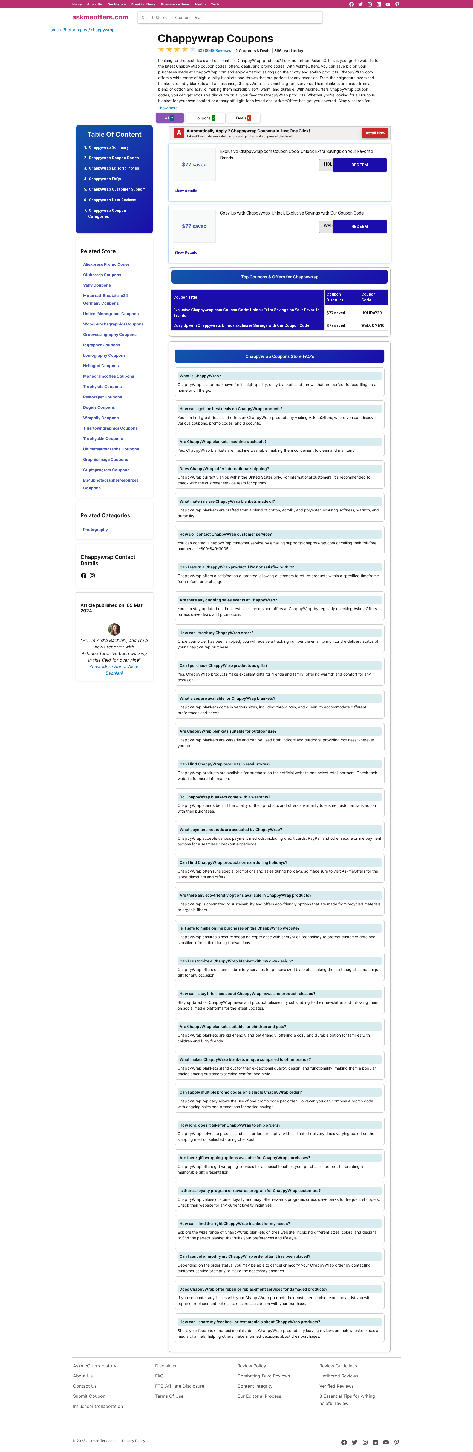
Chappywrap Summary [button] (109, 147)
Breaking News (143, 4)
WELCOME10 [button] (346, 226)
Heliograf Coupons (101, 365)
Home (77, 4)
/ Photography (73, 29)
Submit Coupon (89, 1396)
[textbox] (230, 17)
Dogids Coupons (99, 407)
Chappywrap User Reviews (112, 200)
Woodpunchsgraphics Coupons (113, 324)
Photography (95, 529)
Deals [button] (243, 118)
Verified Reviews (336, 1386)
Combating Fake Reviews (263, 1376)
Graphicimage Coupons (105, 459)
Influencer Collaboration (98, 1406)
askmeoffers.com (100, 17)
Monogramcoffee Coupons (108, 376)
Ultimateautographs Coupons (111, 449)
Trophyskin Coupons (103, 438)
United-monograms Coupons (111, 313)
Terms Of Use (169, 1396)
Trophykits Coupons (102, 386)
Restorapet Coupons (102, 397)
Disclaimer (166, 1365)
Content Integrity (255, 1386)
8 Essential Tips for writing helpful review (347, 1399)
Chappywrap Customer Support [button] (117, 189)
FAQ (159, 1376)
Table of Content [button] (114, 134)
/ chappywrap (101, 29)
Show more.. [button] (169, 107)
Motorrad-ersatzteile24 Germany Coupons (105, 299)
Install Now (375, 132)
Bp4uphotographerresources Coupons (111, 484)
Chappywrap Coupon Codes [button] (114, 158)
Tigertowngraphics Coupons (110, 428)
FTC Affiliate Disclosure (179, 1386)
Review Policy (251, 1365)
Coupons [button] (205, 118)
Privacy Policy (133, 1441)
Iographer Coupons (101, 344)
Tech (215, 4)
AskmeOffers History (94, 1365)
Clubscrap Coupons (102, 274)
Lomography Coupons (104, 355)
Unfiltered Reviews (338, 1376)
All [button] (169, 118)
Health (200, 4)
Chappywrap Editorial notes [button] (114, 168)
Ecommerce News (175, 4)
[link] (83, 575)
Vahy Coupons (97, 285)
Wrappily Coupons (101, 417)
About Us (94, 4)
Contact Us (85, 1386)
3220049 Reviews (214, 50)
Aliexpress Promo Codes (106, 264)
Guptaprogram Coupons (106, 469)
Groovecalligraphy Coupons (110, 334)
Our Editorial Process (259, 1396)
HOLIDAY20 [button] (346, 164)
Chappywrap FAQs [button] (105, 179)
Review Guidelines (338, 1365)
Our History (117, 4)
